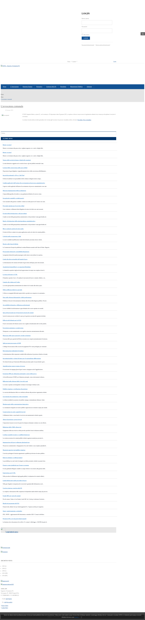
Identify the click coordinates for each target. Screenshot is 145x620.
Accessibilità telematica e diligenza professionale (16, 305)
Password (84, 26)
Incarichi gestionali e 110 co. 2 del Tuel (13, 175)
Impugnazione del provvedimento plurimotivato (16, 442)
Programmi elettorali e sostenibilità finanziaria (16, 251)
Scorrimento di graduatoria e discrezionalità (15, 396)
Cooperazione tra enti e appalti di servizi (14, 412)
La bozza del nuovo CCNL (10, 274)
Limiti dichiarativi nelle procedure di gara (15, 480)
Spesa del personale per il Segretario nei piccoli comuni (18, 312)
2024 (3, 568)
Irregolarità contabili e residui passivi (13, 198)
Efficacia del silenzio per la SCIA (12, 320)
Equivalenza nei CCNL (9, 473)
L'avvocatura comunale (12, 106)
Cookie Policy (4, 608)
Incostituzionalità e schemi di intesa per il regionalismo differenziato (22, 358)
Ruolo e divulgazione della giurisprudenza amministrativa (19, 221)
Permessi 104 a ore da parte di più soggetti (14, 518)
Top (143, 33)
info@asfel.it (9, 598)
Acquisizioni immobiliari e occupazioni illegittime (17, 267)
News (2, 97)
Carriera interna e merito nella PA (12, 488)
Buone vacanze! (7, 145)
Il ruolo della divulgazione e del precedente (15, 213)
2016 (3, 571)
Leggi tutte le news (12, 532)
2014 (3, 575)
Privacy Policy (4, 605)
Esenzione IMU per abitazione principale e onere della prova (20, 373)
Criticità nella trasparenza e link (12, 236)
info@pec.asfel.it (8, 602)
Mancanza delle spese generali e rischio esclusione (17, 335)
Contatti (74, 61)
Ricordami (86, 35)
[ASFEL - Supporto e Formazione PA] (10, 66)
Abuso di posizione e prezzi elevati (12, 419)
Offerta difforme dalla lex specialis (12, 290)
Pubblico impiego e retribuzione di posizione (15, 389)
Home (68, 61)
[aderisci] (7, 584)
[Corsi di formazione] (5, 581)
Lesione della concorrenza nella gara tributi (15, 167)
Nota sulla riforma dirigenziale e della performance (17, 297)
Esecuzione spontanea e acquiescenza (13, 328)
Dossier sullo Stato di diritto (10, 244)
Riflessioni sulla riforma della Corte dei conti (15, 381)
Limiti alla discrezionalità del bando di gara (15, 259)
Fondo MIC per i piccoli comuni (12, 496)
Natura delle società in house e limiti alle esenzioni (17, 160)
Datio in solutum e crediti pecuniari (12, 457)
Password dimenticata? (88, 45)
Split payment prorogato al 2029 (12, 343)
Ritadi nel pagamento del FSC (11, 503)
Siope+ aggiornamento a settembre (12, 511)
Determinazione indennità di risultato (13, 351)
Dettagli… (77, 617)
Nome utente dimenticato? (103, 45)
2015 (3, 573)
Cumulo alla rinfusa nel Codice (11, 282)
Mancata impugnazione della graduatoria (14, 190)
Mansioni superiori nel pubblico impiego (14, 450)
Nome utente (85, 18)
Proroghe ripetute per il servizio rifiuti (13, 206)
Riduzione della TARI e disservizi (12, 427)
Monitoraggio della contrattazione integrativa (16, 404)
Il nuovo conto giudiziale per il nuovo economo (16, 465)
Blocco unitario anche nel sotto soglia (13, 228)
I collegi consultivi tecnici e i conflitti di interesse (16, 434)
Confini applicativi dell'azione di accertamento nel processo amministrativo (24, 183)
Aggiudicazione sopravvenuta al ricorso (14, 366)
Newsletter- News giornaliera (84, 120)
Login (86, 38)
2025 (3, 566)
